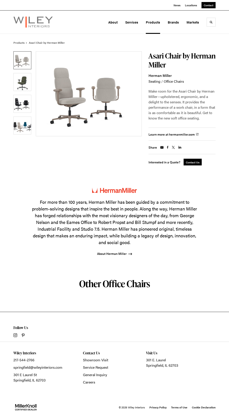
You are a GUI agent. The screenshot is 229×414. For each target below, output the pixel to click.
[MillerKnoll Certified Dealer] (25, 407)
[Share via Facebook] (167, 147)
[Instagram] (15, 335)
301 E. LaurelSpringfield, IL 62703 (162, 362)
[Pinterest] (23, 335)
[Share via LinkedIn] (179, 147)
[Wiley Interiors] (33, 22)
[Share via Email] (161, 147)
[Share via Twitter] (173, 147)
